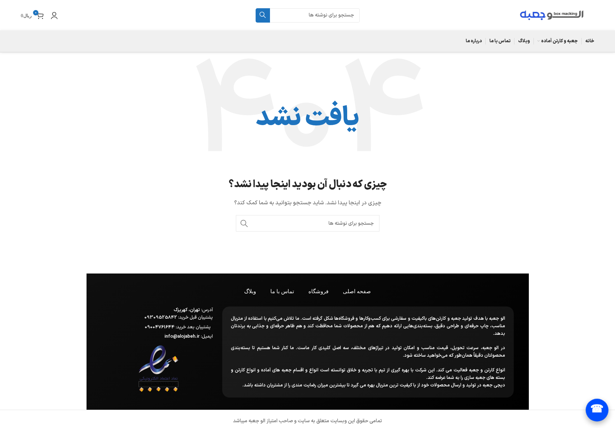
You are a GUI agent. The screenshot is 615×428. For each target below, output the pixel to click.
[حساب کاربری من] (54, 15)
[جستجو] (263, 15)
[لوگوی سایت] (552, 15)
